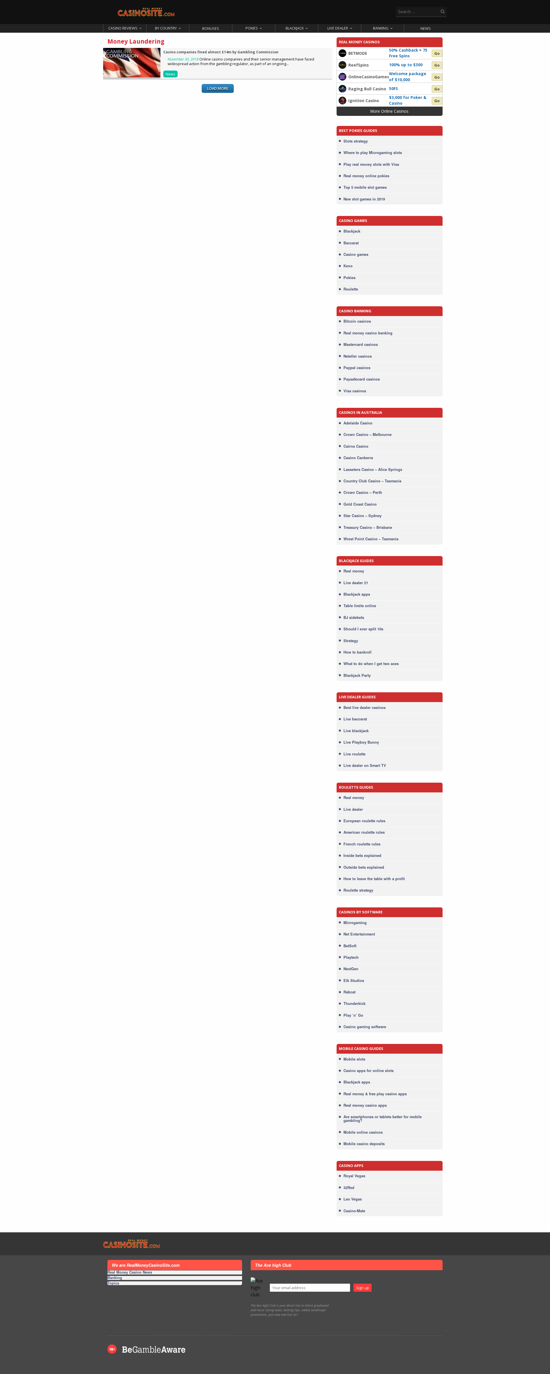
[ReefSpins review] (342, 64)
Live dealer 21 (355, 582)
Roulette (350, 289)
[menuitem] (124, 28)
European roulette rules (364, 820)
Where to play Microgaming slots (372, 152)
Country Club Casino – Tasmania (372, 481)
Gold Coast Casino (360, 504)
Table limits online (359, 605)
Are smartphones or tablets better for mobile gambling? (382, 1118)
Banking (380, 28)
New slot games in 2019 (364, 199)
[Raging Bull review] (342, 88)
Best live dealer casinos (364, 707)
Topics (113, 1283)
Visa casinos (354, 390)
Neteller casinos (357, 356)
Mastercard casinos (360, 344)
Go (437, 53)
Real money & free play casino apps (375, 1093)
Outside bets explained (363, 867)
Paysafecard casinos (361, 379)
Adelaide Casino (357, 423)
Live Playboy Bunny (361, 742)
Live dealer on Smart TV (364, 765)
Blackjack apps (356, 594)
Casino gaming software (364, 1026)
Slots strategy (355, 141)
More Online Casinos (389, 111)
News (426, 28)
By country (166, 28)
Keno (348, 265)
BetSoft (349, 945)
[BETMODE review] (342, 53)
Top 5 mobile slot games (365, 187)
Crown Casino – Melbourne (367, 434)
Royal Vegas (354, 1175)
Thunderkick (354, 1003)
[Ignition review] (342, 100)
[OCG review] (342, 76)
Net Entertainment (359, 934)
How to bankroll (357, 652)
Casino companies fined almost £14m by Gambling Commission (220, 52)
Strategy (350, 640)
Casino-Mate (354, 1210)
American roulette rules (364, 832)
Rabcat (349, 992)
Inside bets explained (362, 855)
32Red (348, 1187)
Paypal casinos (356, 367)
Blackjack (295, 28)
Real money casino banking (367, 333)
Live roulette (354, 754)
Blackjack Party (357, 675)
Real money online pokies (366, 175)
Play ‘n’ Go (353, 1015)
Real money (353, 571)
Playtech (351, 957)
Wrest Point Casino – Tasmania (370, 538)
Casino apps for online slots (368, 1070)
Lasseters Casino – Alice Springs (372, 469)
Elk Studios (353, 980)
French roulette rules (361, 844)
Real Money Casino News (129, 1272)
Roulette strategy (358, 890)
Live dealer (353, 809)
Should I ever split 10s (363, 629)
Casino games (355, 254)
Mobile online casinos (363, 1132)
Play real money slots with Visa (371, 164)
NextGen (350, 968)
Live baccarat (355, 719)
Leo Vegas (352, 1199)
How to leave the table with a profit (374, 878)
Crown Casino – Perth (362, 492)
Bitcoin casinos (357, 321)
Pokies (251, 28)
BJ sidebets (353, 617)
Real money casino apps (365, 1105)
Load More (217, 88)
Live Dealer (337, 28)
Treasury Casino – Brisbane (367, 527)
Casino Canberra (358, 457)
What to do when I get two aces (371, 663)
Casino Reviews (123, 28)
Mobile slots (354, 1059)
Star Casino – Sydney (362, 515)
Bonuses (210, 28)
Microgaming (355, 922)
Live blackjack (356, 730)
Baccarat (351, 242)
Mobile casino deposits (364, 1143)
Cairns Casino (355, 446)
